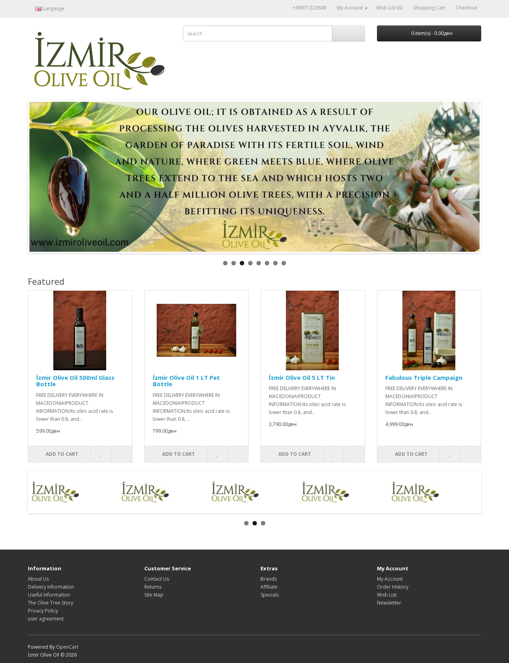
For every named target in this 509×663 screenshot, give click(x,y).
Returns (152, 586)
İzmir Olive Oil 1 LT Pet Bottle (186, 380)
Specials (269, 594)
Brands (268, 579)
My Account (390, 579)
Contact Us (156, 579)
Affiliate (269, 586)
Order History (392, 586)
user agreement (46, 618)
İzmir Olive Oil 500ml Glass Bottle (75, 380)
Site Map (153, 594)
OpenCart (67, 647)
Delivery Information (51, 586)
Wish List (386, 594)
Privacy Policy (43, 610)
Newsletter (389, 602)
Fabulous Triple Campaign (423, 377)
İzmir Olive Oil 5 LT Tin (302, 377)
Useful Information (49, 594)
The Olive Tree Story (50, 602)
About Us (38, 579)
